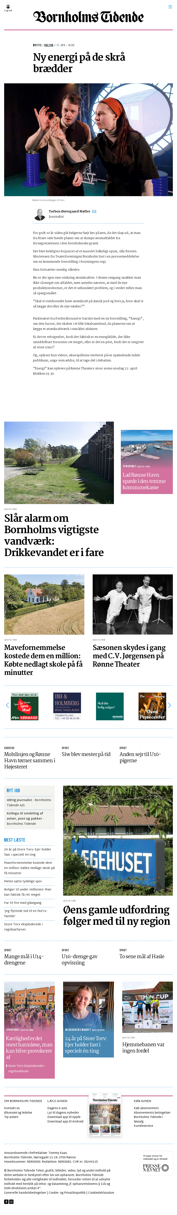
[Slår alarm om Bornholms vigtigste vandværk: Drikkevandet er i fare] (59, 463)
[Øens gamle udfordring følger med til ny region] (118, 840)
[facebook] (6, 1201)
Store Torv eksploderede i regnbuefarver (23, 927)
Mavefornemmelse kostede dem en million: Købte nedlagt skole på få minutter (29, 868)
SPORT (65, 748)
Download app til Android (65, 1121)
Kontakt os (12, 1108)
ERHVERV (9, 748)
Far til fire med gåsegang (22, 903)
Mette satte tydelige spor (23, 881)
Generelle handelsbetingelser (25, 1193)
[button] (170, 6)
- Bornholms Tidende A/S (29, 802)
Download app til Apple (64, 1117)
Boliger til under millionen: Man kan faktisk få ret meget (27, 892)
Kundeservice (143, 1126)
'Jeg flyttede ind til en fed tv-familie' (25, 913)
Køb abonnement (146, 1108)
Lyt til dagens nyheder (63, 1113)
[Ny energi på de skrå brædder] (88, 139)
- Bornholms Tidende (25, 819)
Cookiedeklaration (101, 1193)
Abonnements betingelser (152, 1113)
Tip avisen (11, 1117)
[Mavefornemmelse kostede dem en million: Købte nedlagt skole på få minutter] (44, 604)
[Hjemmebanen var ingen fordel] (147, 1007)
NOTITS (37, 45)
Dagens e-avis (57, 1108)
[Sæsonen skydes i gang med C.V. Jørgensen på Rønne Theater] (133, 604)
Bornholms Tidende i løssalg (148, 1119)
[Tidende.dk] (88, 16)
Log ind (8, 11)
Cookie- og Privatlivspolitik (67, 1193)
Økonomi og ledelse (18, 1113)
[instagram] (11, 1201)
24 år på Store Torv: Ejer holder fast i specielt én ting (27, 852)
